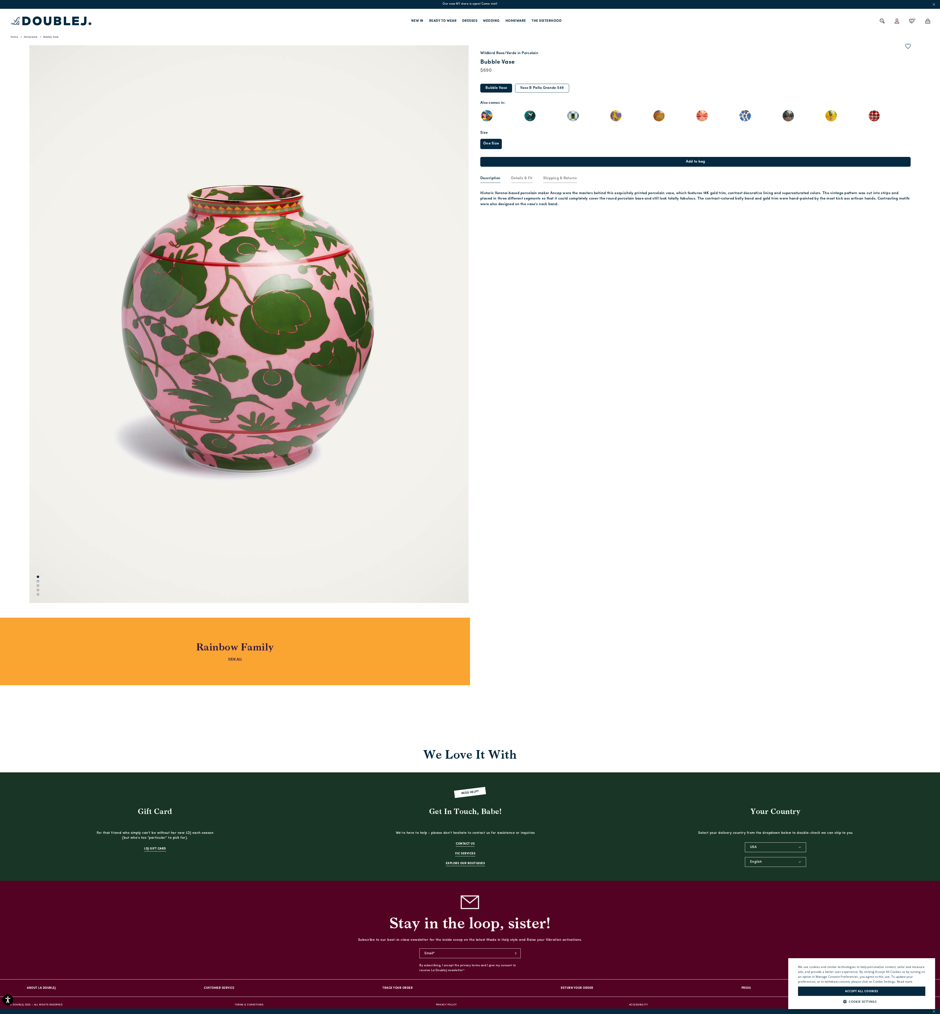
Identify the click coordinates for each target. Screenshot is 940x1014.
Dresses (470, 21)
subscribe (516, 953)
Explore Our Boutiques (465, 863)
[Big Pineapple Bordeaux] (702, 116)
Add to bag (695, 162)
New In (417, 21)
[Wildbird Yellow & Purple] (616, 116)
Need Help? (470, 792)
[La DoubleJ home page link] (51, 21)
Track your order (397, 988)
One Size (491, 143)
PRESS (746, 988)
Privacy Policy (446, 1004)
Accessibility (638, 1004)
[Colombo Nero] (487, 116)
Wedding (491, 21)
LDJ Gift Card (155, 848)
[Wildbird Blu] (745, 116)
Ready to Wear (443, 21)
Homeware (515, 21)
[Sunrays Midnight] (659, 116)
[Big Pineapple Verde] (788, 116)
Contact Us (465, 843)
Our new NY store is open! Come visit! (470, 3)
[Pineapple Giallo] (831, 116)
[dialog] (861, 983)
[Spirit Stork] (530, 116)
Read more (905, 981)
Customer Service (219, 988)
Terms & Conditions (249, 1004)
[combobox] (775, 847)
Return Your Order (577, 988)
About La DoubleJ (41, 988)
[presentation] (490, 178)
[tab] (490, 179)
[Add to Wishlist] (908, 47)
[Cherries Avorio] (874, 116)
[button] (861, 1001)
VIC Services (465, 853)
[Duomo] (573, 116)
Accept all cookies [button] (861, 991)
